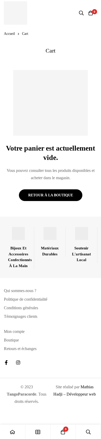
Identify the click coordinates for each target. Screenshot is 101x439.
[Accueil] (12, 432)
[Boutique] (38, 432)
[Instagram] (18, 362)
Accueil (9, 34)
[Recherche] (81, 13)
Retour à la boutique (50, 195)
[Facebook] (6, 362)
